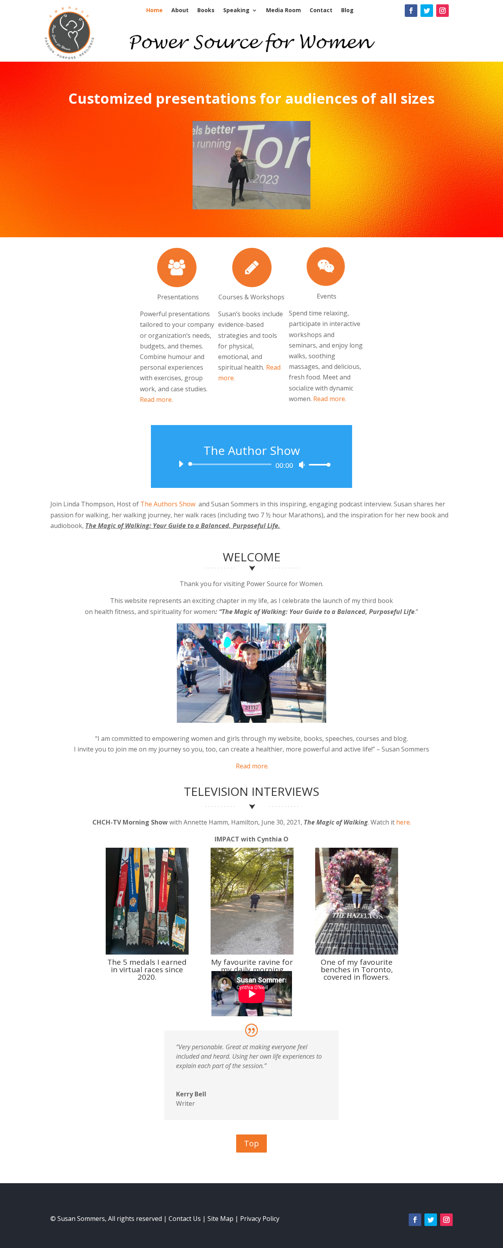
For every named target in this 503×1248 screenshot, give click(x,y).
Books (206, 10)
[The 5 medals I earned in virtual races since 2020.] (147, 952)
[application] (251, 464)
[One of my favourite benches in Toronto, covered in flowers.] (356, 952)
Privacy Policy (259, 1218)
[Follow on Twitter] (426, 10)
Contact (321, 10)
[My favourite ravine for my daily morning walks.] (252, 952)
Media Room (283, 10)
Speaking (236, 10)
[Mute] (301, 464)
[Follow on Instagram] (442, 10)
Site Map (220, 1218)
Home (154, 10)
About (180, 10)
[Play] (180, 464)
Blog (347, 10)
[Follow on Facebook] (411, 10)
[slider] (318, 464)
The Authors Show (167, 504)
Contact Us (185, 1218)
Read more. (156, 399)
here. (403, 822)
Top (251, 1143)
